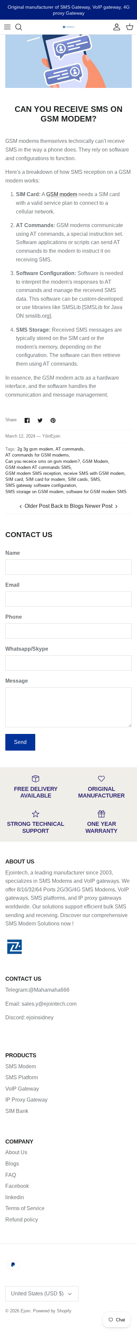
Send (20, 742)
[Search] (22, 27)
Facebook (17, 1186)
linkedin (14, 1197)
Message (16, 681)
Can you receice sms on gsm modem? (42, 461)
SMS (95, 479)
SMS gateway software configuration (40, 485)
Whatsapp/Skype (26, 649)
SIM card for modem (45, 479)
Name (12, 553)
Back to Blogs (67, 506)
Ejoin (25, 1310)
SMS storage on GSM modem (34, 491)
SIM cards (78, 479)
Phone (13, 617)
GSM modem (61, 194)
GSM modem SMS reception (33, 473)
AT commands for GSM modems (37, 455)
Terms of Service (25, 1208)
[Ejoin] (68, 26)
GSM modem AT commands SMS (38, 467)
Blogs (12, 1164)
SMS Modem (20, 1066)
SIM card (14, 479)
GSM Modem (95, 461)
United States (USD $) (37, 1293)
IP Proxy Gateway (26, 1100)
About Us (16, 1152)
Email (12, 585)
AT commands (69, 449)
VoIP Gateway (22, 1089)
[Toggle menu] (7, 27)
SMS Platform (21, 1077)
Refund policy (21, 1219)
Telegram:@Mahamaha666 (37, 990)
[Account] (115, 27)
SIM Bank (16, 1111)
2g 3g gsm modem (35, 449)
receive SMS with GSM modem (94, 473)
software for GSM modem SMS (96, 491)
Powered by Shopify (52, 1310)
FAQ (10, 1175)
